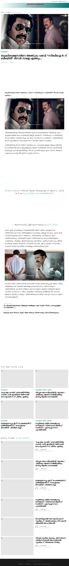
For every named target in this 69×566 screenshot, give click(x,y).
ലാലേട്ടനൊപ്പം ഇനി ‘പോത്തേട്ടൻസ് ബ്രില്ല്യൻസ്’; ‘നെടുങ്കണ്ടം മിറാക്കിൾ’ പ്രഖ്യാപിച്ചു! (16, 425)
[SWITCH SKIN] (67, 9)
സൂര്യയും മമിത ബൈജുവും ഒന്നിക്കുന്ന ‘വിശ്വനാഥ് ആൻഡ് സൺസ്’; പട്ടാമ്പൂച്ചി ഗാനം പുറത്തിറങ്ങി (48, 426)
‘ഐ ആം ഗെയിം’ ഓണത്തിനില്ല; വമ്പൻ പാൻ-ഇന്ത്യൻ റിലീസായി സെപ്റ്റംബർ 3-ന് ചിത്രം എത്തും (15, 394)
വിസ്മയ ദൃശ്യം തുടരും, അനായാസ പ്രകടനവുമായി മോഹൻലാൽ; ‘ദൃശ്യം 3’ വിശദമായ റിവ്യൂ (50, 540)
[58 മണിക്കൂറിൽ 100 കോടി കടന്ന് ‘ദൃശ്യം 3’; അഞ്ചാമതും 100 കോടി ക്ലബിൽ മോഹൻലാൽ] (17, 527)
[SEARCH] (65, 9)
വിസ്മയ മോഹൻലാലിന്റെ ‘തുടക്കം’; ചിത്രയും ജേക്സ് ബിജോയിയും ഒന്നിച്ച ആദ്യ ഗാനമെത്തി (50, 394)
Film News (4, 390)
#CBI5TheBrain (12, 190)
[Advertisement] (34, 76)
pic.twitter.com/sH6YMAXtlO (39, 193)
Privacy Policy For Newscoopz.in (42, 563)
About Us (20, 563)
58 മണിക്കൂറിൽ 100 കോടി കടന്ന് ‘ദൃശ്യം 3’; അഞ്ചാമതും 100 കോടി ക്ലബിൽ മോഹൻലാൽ (50, 521)
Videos (49, 390)
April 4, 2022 (50, 224)
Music (45, 390)
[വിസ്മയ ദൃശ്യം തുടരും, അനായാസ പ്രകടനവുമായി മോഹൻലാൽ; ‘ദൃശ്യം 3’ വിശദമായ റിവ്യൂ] (17, 546)
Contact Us (54, 1)
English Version (63, 1)
